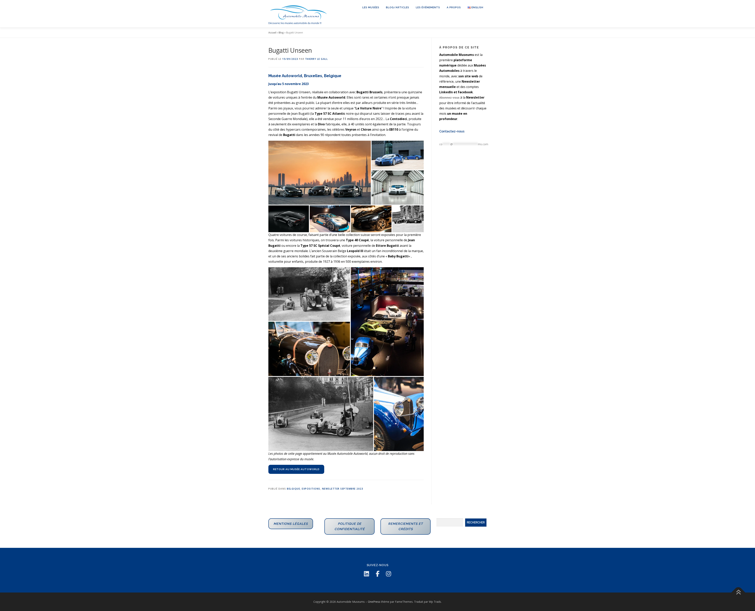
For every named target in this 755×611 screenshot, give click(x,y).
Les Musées (370, 7)
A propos (454, 7)
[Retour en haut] (738, 593)
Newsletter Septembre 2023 (342, 488)
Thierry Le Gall (316, 59)
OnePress (374, 602)
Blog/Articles (397, 7)
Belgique (293, 488)
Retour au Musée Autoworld (296, 469)
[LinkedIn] (366, 574)
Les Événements (428, 7)
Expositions (311, 488)
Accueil (272, 32)
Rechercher (476, 522)
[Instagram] (388, 574)
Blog (281, 32)
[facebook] (377, 574)
